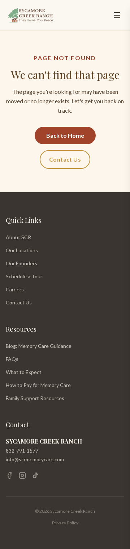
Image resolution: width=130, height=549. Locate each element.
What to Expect (24, 372)
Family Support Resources (35, 398)
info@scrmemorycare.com (35, 459)
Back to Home (65, 135)
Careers (15, 289)
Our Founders (21, 263)
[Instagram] (22, 475)
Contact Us (65, 159)
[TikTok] (35, 475)
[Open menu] (117, 15)
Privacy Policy (65, 522)
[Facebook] (9, 475)
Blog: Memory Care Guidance (39, 346)
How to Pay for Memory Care (38, 385)
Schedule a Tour (24, 276)
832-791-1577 (22, 451)
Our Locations (22, 250)
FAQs (12, 359)
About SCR (18, 237)
